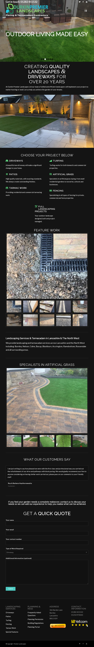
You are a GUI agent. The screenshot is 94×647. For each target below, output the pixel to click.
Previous (2, 31)
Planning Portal (34, 627)
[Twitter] (79, 1)
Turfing (58, 160)
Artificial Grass (63, 174)
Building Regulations (36, 623)
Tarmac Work (18, 188)
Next (92, 31)
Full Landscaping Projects (45, 208)
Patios (13, 174)
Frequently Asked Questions (34, 613)
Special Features (12, 632)
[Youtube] (86, 1)
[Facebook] (83, 1)
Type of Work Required (14, 548)
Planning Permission (35, 619)
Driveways (16, 160)
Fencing (58, 190)
